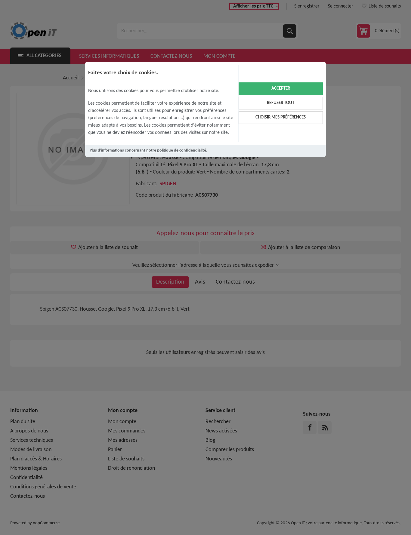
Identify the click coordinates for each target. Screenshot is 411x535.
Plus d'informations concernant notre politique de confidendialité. (148, 150)
